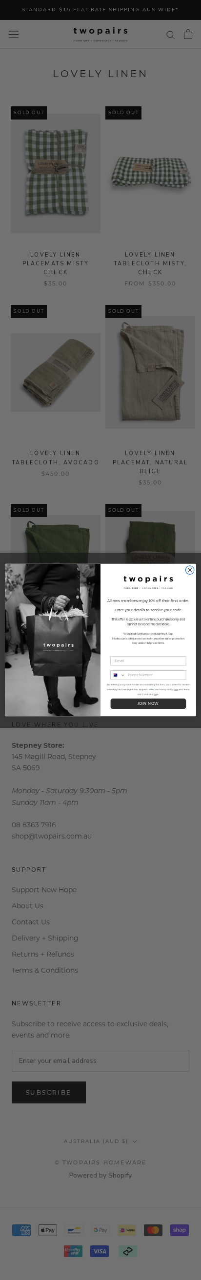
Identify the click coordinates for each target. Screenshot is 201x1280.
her (155, 694)
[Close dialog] (189, 570)
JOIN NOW (148, 704)
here (176, 689)
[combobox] (118, 675)
